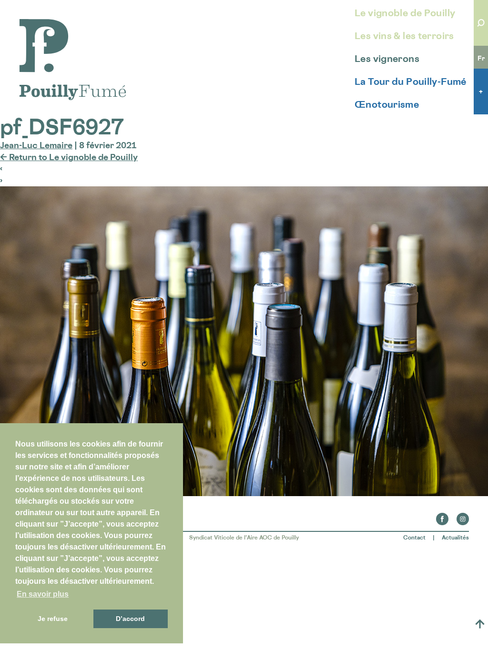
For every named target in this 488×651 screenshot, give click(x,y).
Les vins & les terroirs (404, 35)
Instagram (463, 516)
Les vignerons (387, 58)
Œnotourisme (387, 104)
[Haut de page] (480, 624)
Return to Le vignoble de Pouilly (69, 157)
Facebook (442, 516)
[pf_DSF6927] (244, 493)
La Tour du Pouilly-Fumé (411, 81)
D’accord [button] (130, 618)
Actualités (455, 537)
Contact (414, 537)
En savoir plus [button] (43, 594)
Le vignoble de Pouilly (405, 13)
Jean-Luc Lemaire (36, 145)
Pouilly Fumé (45, 25)
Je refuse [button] (53, 618)
